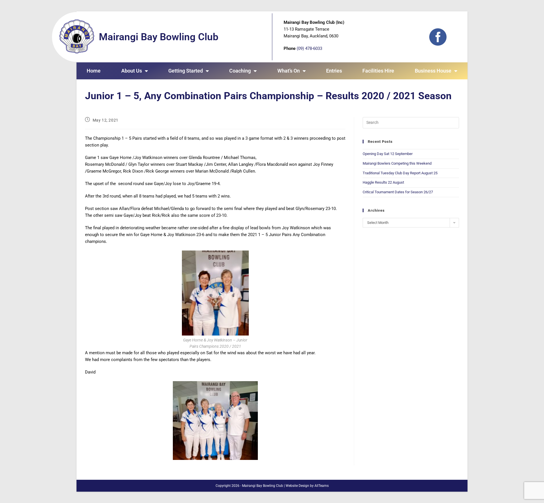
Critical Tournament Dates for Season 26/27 (398, 192)
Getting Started (185, 71)
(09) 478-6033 (309, 48)
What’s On (288, 71)
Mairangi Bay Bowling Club (158, 37)
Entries (334, 71)
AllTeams (321, 486)
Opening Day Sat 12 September (388, 154)
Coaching (240, 71)
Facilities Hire (378, 71)
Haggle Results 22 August (383, 182)
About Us (131, 71)
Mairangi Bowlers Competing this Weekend (397, 163)
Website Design (297, 486)
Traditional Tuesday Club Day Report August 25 (400, 173)
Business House (433, 71)
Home (94, 71)
